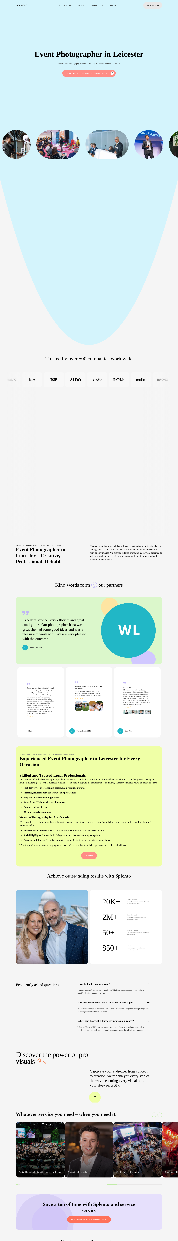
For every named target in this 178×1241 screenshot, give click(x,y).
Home (58, 5)
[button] (152, 5)
